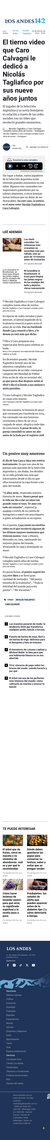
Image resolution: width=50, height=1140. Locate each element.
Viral (8, 1047)
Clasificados (12, 1067)
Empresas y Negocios (16, 1031)
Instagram (14, 965)
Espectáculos (12, 1019)
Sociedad (10, 1007)
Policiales (10, 1011)
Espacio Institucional (16, 1051)
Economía (11, 1003)
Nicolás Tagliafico (25, 600)
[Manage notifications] (44, 1128)
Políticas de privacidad (17, 1075)
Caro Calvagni (12, 604)
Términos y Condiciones (17, 1071)
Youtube (33, 965)
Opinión (10, 1027)
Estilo (8, 1035)
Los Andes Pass (13, 1059)
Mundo (9, 1023)
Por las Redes (16, 32)
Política (9, 999)
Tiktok (20, 965)
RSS (8, 1079)
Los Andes (5, 32)
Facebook (7, 965)
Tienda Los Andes (14, 1063)
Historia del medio (14, 1083)
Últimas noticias (13, 995)
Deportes (10, 1015)
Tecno (9, 1043)
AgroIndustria (12, 1039)
